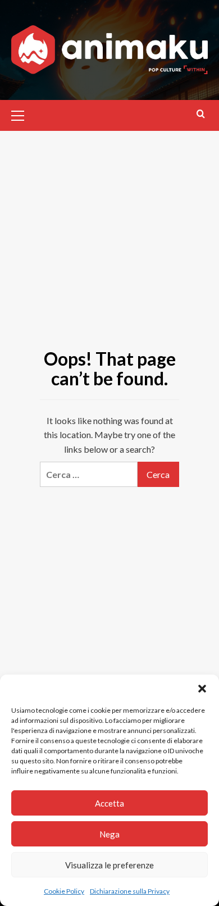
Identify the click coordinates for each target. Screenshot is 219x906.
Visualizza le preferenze (109, 865)
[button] (202, 688)
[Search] (201, 114)
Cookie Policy (64, 891)
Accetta (109, 803)
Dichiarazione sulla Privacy (130, 891)
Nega (109, 834)
